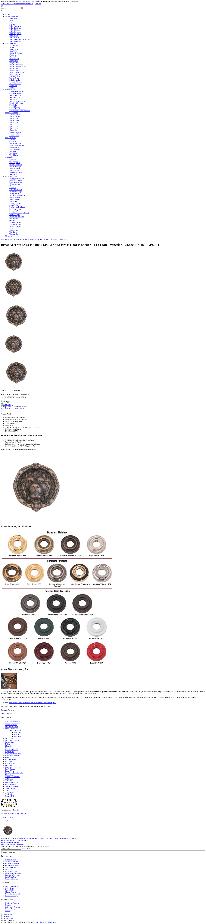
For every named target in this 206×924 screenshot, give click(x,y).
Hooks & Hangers (15, 143)
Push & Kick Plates (16, 103)
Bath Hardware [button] (10, 138)
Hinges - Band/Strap (16, 64)
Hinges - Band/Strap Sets (18, 66)
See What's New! (11, 877)
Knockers (17, 734)
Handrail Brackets (15, 165)
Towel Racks (13, 155)
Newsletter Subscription (13, 894)
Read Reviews (6, 408)
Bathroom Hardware (12, 863)
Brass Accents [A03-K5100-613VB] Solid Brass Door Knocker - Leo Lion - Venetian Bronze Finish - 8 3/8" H (39, 838)
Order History (10, 888)
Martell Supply (14, 215)
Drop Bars (13, 55)
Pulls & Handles (14, 80)
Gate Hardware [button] (10, 43)
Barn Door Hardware (16, 91)
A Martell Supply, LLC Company (44, 922)
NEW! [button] (7, 14)
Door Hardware (10, 860)
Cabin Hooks (13, 49)
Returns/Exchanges (11, 896)
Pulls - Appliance (15, 26)
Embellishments (14, 107)
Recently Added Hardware (10, 842)
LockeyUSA (13, 211)
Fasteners (12, 159)
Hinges (11, 20)
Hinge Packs (13, 61)
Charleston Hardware (12, 740)
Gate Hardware (10, 867)
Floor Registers (14, 163)
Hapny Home (14, 193)
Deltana (12, 186)
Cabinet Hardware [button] (11, 16)
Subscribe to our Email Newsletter (12, 844)
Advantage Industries (12, 723)
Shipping (8, 905)
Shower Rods (14, 147)
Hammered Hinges (15, 192)
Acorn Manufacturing (16, 178)
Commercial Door (15, 93)
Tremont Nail (13, 234)
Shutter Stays (13, 130)
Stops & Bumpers (15, 84)
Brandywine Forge (11, 727)
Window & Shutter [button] (11, 113)
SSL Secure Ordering (12, 907)
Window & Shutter (11, 865)
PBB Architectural (15, 222)
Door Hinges (13, 99)
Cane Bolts (13, 51)
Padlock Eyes (14, 78)
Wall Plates (13, 174)
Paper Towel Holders (16, 145)
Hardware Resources (12, 755)
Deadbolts (12, 57)
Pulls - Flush (13, 36)
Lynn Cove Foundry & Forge (19, 213)
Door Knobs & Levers (17, 101)
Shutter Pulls (13, 128)
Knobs (11, 22)
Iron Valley (13, 201)
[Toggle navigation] (2, 6)
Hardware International (17, 195)
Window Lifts (14, 134)
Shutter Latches (14, 124)
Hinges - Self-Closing (16, 72)
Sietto (11, 228)
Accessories (9, 869)
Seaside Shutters (14, 226)
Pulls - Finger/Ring (15, 34)
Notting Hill (13, 219)
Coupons (38, 4)
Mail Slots (17, 736)
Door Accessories (15, 95)
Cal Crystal (9, 738)
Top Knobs (13, 232)
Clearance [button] (8, 236)
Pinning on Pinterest (12, 903)
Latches (12, 24)
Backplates (13, 18)
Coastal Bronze (14, 184)
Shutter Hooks (14, 122)
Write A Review (19, 408)
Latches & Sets (14, 76)
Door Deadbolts (14, 97)
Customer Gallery (7, 817)
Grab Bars (12, 141)
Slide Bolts (13, 86)
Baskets (12, 140)
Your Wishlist (9, 890)
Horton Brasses (14, 197)
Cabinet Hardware (11, 861)
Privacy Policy (10, 909)
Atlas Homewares (15, 180)
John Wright (13, 205)
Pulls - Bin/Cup (14, 30)
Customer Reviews (11, 879)
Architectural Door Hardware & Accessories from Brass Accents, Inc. (32, 703)
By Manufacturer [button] (11, 176)
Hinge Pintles (14, 63)
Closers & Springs (15, 53)
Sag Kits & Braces (15, 82)
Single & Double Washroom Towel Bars (14, 840)
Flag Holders (13, 161)
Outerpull (12, 220)
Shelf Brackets (14, 170)
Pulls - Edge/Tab (15, 32)
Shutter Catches (14, 116)
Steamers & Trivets (15, 172)
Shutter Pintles (14, 126)
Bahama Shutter (14, 115)
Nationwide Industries (16, 217)
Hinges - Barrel (14, 68)
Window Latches (15, 132)
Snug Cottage (14, 230)
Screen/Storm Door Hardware (19, 111)
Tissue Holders (14, 149)
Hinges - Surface (15, 74)
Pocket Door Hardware (17, 109)
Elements (12, 188)
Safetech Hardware (11, 786)
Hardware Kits (14, 59)
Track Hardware (14, 41)
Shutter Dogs (13, 118)
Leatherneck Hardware (17, 207)
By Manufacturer (11, 871)
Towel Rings (13, 153)
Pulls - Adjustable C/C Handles (20, 39)
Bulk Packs (13, 47)
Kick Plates (17, 732)
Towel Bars (13, 151)
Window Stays (14, 136)
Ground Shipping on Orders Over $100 (17, 4)
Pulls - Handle (14, 38)
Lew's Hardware (15, 209)
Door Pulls (13, 105)
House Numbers (14, 168)
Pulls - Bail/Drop (15, 28)
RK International (15, 224)
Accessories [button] (9, 157)
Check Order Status (11, 886)
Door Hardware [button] (10, 89)
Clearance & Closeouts (13, 873)
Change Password (11, 892)
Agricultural (13, 45)
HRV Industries (14, 199)
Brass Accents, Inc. (15, 182)
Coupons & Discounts (12, 875)
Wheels (11, 88)
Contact (7, 911)
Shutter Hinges (14, 120)
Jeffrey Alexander (15, 203)
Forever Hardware (15, 190)
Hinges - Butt (14, 70)
